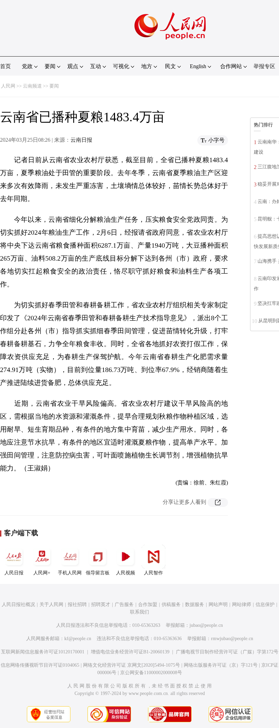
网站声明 (218, 604)
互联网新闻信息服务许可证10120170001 (42, 651)
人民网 (8, 86)
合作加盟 (147, 604)
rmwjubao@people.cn (232, 638)
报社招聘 (77, 604)
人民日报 (13, 572)
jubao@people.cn (206, 625)
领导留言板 (98, 572)
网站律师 (241, 604)
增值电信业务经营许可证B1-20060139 (130, 651)
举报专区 (264, 66)
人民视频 (125, 572)
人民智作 (153, 572)
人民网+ (41, 572)
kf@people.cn (77, 638)
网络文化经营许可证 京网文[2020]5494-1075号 (131, 665)
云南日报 (81, 140)
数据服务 (194, 604)
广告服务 (124, 604)
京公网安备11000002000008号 (151, 672)
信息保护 (265, 604)
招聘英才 (100, 604)
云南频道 (32, 86)
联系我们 (139, 612)
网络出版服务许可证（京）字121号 (221, 665)
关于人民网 (51, 604)
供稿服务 (171, 604)
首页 (5, 66)
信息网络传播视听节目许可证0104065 (40, 665)
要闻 (54, 86)
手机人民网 (70, 572)
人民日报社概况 (18, 604)
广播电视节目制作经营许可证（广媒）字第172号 (227, 651)
